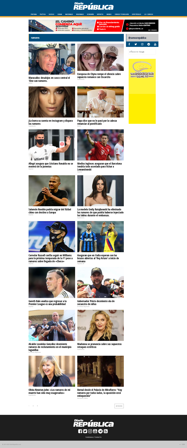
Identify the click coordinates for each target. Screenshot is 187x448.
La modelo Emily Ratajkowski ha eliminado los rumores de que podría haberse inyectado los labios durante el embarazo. (100, 212)
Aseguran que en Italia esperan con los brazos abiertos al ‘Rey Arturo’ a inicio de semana (98, 258)
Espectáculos (136, 14)
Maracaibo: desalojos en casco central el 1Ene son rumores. (49, 79)
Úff (83, 263)
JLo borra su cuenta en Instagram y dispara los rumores (51, 122)
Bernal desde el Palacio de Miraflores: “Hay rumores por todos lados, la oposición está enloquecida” (99, 393)
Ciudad (59, 14)
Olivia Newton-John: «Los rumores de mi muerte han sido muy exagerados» (49, 391)
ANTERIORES (119, 406)
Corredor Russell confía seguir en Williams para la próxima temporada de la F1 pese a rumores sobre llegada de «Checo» (51, 258)
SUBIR (183, 444)
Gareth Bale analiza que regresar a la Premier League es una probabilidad (47, 302)
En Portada (80, 306)
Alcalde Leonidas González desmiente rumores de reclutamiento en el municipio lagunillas (50, 347)
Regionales (80, 14)
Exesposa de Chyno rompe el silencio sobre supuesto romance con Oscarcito (99, 75)
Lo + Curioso (148, 14)
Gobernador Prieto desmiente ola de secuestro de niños (95, 302)
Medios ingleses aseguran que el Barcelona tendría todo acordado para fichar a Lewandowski (99, 166)
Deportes (100, 14)
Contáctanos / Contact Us (93, 437)
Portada (34, 14)
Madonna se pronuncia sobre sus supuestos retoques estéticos (99, 345)
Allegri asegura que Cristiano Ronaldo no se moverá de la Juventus (51, 165)
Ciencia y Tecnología (122, 14)
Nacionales (69, 14)
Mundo (109, 14)
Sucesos (51, 14)
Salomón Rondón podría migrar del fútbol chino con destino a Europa (50, 210)
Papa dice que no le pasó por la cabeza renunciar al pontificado (97, 122)
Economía (90, 14)
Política (42, 14)
